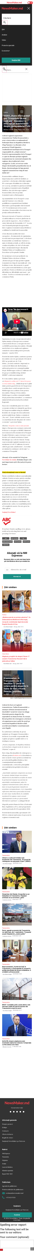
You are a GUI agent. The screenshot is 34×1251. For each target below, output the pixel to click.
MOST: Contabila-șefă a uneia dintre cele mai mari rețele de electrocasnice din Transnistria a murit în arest (16, 1006)
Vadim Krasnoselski (7, 541)
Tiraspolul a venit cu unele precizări (19, 426)
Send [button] (1, 1250)
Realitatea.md (17, 755)
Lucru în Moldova (7, 1167)
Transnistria (7, 675)
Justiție (4, 1164)
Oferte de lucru (7, 1134)
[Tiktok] (20, 1111)
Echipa (4, 1127)
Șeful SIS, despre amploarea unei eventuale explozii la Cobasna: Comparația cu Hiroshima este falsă (16, 1042)
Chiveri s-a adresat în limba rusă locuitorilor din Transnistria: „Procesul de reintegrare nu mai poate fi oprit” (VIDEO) (16, 859)
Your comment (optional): (14, 1237)
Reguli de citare (7, 1138)
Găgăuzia (5, 1160)
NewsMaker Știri (8, 663)
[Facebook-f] (10, 1111)
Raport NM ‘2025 (7, 1174)
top (23, 538)
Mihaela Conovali (8, 129)
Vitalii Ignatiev (17, 541)
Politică (6, 112)
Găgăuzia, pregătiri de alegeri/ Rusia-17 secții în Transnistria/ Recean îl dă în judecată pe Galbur (15, 659)
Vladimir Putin (26, 541)
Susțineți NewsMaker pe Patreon (13, 1141)
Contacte (5, 1131)
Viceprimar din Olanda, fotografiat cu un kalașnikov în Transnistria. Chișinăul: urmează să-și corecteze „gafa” (15, 895)
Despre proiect (7, 1124)
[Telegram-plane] (23, 1111)
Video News (5, 654)
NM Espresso (6, 1153)
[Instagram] (17, 1111)
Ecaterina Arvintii (7, 900)
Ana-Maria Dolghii (8, 626)
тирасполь (6, 544)
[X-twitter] (14, 1111)
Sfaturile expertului (7, 1170)
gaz (6, 538)
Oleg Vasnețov (14, 538)
